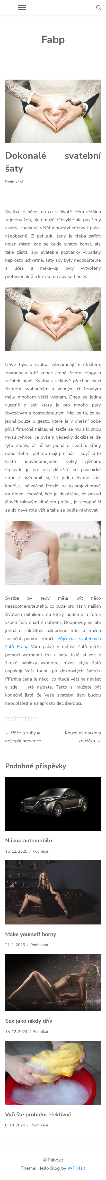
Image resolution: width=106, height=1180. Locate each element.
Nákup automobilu (28, 840)
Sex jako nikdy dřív (28, 1020)
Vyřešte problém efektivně (38, 1114)
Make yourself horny (30, 934)
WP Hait (76, 1168)
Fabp (53, 40)
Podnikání (14, 181)
